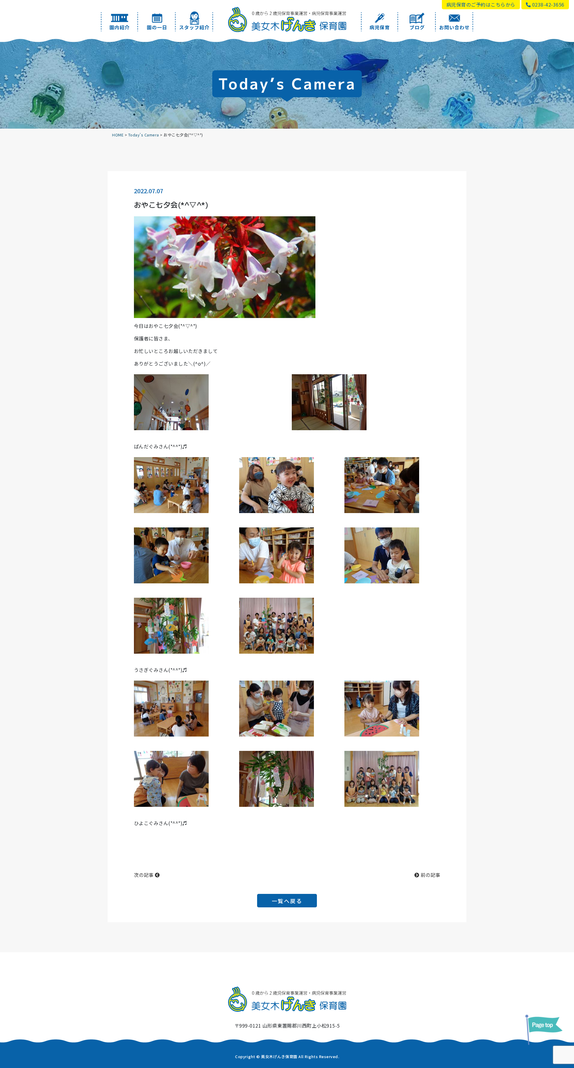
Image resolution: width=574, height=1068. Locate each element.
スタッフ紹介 (194, 27)
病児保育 (380, 27)
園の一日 (157, 27)
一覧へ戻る (287, 901)
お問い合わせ (454, 27)
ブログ (417, 27)
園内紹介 (119, 27)
